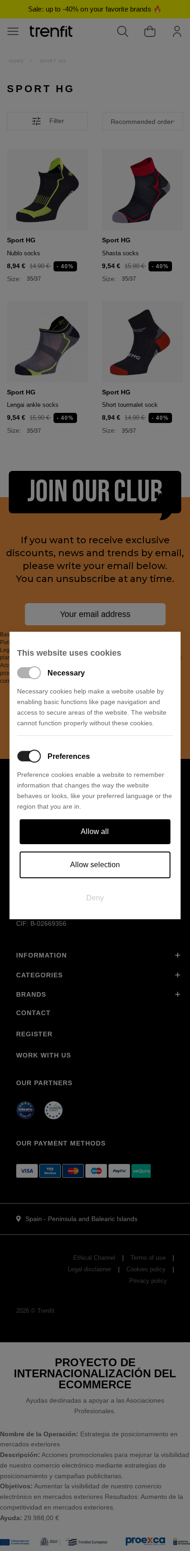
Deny (95, 898)
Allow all (95, 831)
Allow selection (95, 865)
